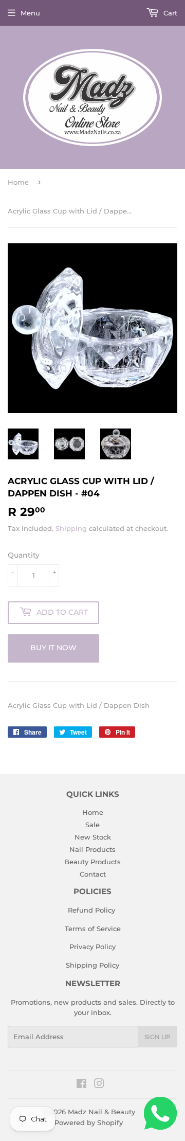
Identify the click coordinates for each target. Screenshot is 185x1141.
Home (18, 182)
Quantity (24, 555)
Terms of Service (93, 928)
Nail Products (92, 849)
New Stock (93, 837)
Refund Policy (91, 910)
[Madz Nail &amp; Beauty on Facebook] (81, 1085)
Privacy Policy (92, 946)
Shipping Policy (92, 965)
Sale (92, 825)
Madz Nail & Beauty (101, 1112)
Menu (30, 13)
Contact (93, 874)
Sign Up (157, 1037)
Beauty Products (92, 862)
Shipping (71, 528)
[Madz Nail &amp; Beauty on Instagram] (99, 1085)
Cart (169, 13)
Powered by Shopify (88, 1122)
